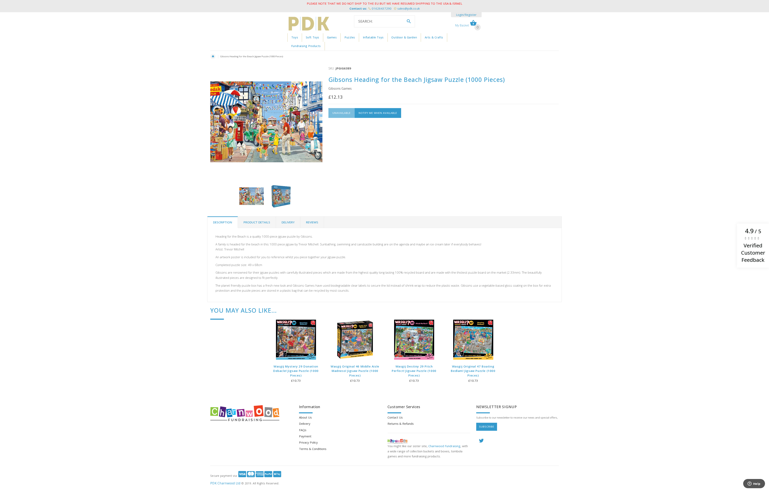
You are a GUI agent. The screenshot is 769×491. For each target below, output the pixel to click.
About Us (305, 417)
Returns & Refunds (401, 424)
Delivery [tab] (288, 222)
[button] (753, 246)
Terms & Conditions (312, 449)
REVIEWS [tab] (312, 222)
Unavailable (341, 113)
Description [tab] (222, 222)
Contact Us (395, 417)
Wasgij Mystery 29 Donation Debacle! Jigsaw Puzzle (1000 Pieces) (296, 370)
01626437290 (382, 8)
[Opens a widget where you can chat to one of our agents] (754, 484)
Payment (305, 436)
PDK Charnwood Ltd (225, 483)
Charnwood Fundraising (444, 446)
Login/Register (466, 15)
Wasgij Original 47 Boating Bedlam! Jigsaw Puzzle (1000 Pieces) (473, 370)
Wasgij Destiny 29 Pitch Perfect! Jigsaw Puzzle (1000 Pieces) (414, 370)
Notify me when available (378, 113)
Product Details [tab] (257, 222)
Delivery (304, 424)
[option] (251, 196)
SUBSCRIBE (486, 426)
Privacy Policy (308, 442)
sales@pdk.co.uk (408, 8)
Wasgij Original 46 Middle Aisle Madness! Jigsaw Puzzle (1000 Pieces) (355, 370)
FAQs (302, 430)
